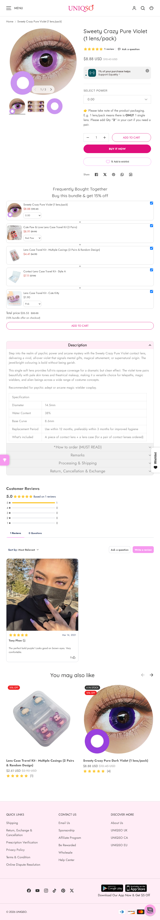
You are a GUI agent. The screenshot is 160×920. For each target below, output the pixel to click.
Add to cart (131, 137)
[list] (43, 61)
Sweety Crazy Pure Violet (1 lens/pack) (39, 21)
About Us (117, 823)
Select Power (96, 90)
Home (9, 21)
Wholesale (65, 852)
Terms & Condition (18, 857)
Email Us (64, 823)
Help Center (66, 860)
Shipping (12, 823)
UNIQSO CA (119, 837)
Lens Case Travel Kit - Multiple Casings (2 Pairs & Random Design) (40, 762)
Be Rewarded (67, 845)
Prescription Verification (22, 842)
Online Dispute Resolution (23, 864)
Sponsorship (67, 830)
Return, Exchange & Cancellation (19, 832)
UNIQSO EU (119, 845)
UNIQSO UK (119, 830)
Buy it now (117, 149)
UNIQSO (21, 912)
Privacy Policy (15, 850)
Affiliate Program (70, 837)
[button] (80, 345)
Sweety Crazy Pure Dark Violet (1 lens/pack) (115, 760)
